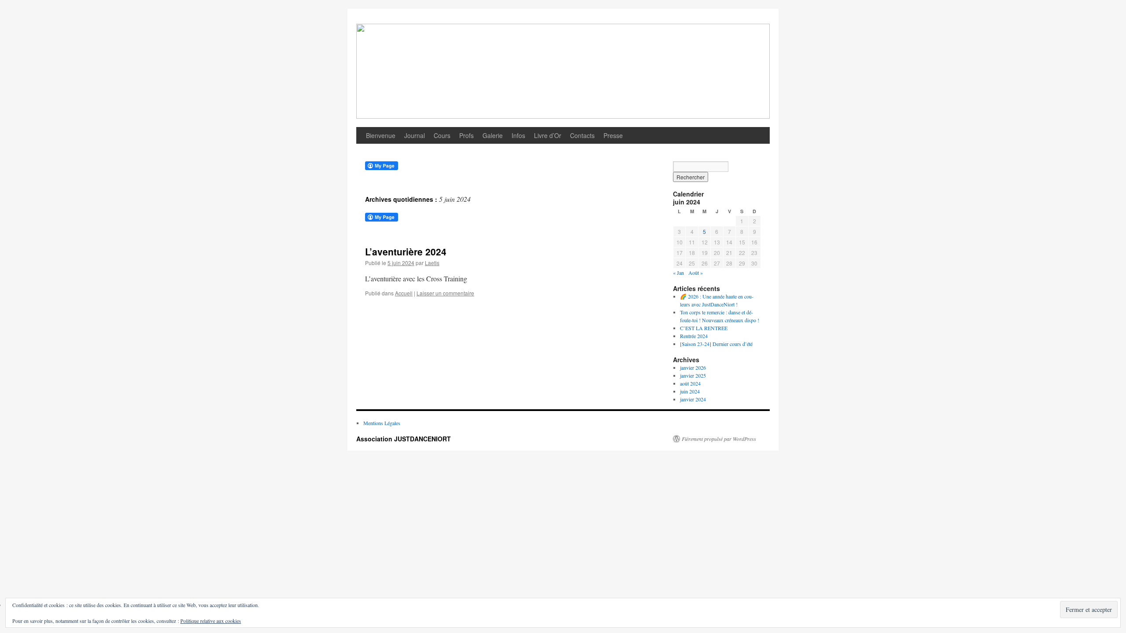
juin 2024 (690, 391)
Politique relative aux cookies (210, 620)
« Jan (678, 272)
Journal (414, 135)
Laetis (432, 262)
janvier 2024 (693, 399)
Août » (695, 272)
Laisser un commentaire (445, 293)
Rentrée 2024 (694, 335)
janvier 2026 (693, 367)
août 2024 (690, 383)
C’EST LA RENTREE (704, 327)
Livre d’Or (547, 135)
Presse (613, 135)
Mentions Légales (381, 422)
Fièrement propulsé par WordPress (719, 438)
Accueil (404, 293)
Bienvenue (380, 135)
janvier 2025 (693, 375)
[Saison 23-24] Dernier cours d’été (716, 343)
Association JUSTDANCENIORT (403, 438)
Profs (466, 135)
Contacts (582, 135)
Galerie (493, 135)
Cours (442, 135)
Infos (518, 135)
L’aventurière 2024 (405, 251)
